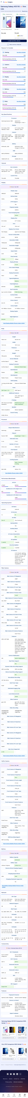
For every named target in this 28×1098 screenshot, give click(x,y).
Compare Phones (9, 1064)
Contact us (16, 1078)
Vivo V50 (16, 29)
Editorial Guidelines (18, 1082)
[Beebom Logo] (8, 2)
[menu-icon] (2, 2)
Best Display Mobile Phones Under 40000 (14, 323)
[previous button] (3, 1032)
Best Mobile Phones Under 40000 (14, 473)
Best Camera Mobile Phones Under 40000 (14, 755)
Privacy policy (8, 1082)
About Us (5, 1078)
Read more (24, 11)
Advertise (23, 1078)
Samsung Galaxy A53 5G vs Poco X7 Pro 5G (9, 1037)
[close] (13, 16)
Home (2, 1064)
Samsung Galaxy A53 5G (6, 29)
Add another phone (14, 41)
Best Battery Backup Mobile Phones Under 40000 (12, 886)
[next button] (24, 1032)
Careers (10, 1078)
